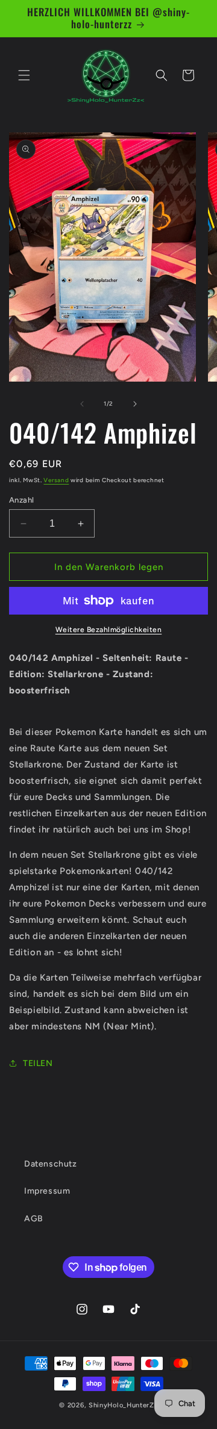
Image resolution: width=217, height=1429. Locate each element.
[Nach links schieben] (82, 404)
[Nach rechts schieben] (135, 404)
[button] (24, 75)
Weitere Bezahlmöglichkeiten (108, 629)
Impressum (47, 1191)
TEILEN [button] (38, 1063)
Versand (56, 480)
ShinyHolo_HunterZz (123, 1405)
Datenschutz (50, 1164)
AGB (33, 1219)
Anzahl (21, 499)
